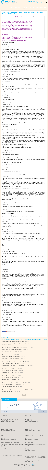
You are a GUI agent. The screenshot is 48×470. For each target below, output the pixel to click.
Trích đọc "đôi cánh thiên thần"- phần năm (10, 370)
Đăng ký (42, 411)
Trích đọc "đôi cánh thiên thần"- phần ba (9, 374)
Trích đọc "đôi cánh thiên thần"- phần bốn (10, 372)
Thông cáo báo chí (18, 7)
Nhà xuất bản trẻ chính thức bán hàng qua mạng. (11, 358)
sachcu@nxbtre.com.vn (30, 450)
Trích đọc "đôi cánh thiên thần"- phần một (10, 377)
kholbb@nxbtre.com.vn (6, 458)
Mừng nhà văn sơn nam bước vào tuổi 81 (9, 351)
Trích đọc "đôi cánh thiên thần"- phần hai (9, 375)
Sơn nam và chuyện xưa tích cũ (8, 354)
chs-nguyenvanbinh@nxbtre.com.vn (9, 448)
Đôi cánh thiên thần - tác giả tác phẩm (9, 379)
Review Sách (9, 7)
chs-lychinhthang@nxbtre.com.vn (32, 439)
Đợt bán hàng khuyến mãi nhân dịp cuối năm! (10, 345)
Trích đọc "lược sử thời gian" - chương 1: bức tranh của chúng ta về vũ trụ (15, 365)
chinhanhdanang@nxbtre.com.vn (8, 430)
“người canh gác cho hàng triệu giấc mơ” (9, 386)
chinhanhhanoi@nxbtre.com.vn (32, 421)
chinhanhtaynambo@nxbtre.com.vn (9, 439)
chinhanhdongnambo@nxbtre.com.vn (33, 430)
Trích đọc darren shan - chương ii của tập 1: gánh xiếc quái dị (13, 381)
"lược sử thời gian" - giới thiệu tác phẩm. (9, 368)
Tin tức (3, 7)
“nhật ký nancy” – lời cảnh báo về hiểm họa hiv (10, 363)
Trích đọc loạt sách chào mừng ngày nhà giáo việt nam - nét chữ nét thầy (15, 389)
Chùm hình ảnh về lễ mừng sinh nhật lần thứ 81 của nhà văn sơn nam (14, 347)
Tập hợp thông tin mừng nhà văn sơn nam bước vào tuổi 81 (13, 341)
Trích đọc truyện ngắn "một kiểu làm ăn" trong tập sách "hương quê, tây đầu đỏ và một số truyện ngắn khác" (21, 339)
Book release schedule (41, 7)
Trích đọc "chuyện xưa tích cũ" (7, 352)
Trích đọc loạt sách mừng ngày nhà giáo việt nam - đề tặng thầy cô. (14, 388)
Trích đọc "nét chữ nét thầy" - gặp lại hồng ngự (10, 384)
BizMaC (33, 464)
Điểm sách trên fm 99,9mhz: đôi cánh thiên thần (11, 356)
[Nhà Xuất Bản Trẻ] (9, 2)
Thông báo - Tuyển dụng (29, 7)
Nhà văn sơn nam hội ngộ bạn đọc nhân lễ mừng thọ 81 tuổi (13, 349)
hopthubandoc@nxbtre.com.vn (8, 421)
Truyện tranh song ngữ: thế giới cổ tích (9, 359)
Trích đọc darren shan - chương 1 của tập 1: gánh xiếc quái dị (13, 382)
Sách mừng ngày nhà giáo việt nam (8, 391)
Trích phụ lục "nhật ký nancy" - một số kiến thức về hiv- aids (13, 361)
